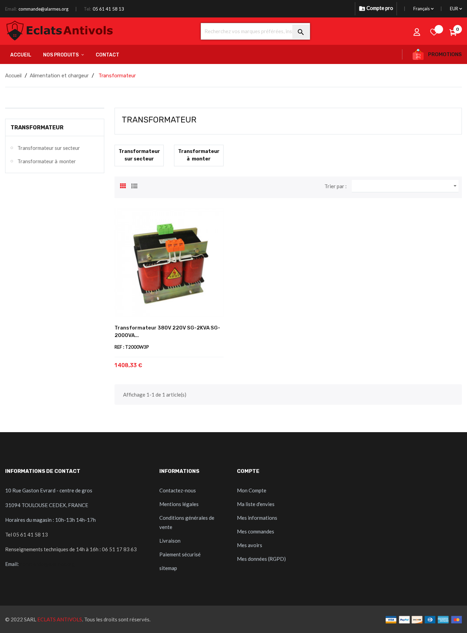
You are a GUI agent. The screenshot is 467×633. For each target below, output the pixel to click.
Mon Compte (251, 490)
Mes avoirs (249, 545)
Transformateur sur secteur (48, 148)
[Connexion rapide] (417, 31)
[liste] (134, 185)
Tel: (87, 9)
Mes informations (257, 518)
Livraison (170, 541)
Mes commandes (255, 531)
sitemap (168, 568)
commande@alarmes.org (43, 9)
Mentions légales (179, 504)
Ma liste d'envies (256, 504)
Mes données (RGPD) (261, 559)
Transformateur (37, 127)
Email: (11, 9)
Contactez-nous (177, 490)
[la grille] (123, 185)
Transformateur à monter (46, 161)
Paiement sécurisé (180, 554)
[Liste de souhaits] (434, 31)
